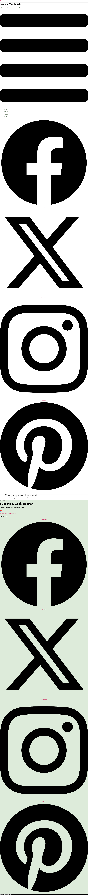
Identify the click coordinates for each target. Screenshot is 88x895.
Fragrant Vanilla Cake (5, 1)
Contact (5, 116)
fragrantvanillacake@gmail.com (8, 513)
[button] (44, 58)
